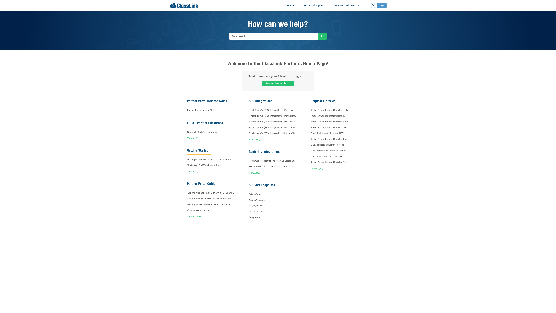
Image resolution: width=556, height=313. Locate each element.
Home (290, 5)
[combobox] (273, 36)
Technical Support (314, 5)
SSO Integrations (260, 101)
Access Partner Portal (278, 83)
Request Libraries (323, 101)
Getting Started (198, 150)
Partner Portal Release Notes (207, 101)
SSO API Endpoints (262, 185)
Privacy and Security (347, 5)
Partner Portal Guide (201, 184)
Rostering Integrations (264, 152)
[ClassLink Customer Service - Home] (184, 5)
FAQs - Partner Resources (205, 123)
